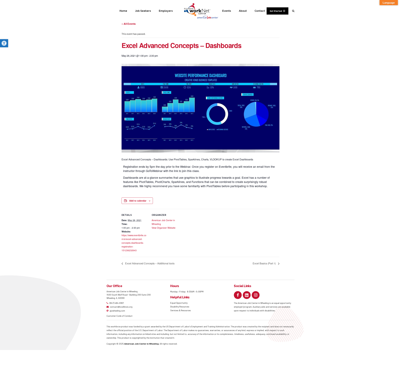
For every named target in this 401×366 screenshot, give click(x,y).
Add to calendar (137, 200)
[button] (4, 43)
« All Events (129, 24)
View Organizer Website (163, 227)
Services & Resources (180, 310)
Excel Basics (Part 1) (264, 263)
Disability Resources (179, 306)
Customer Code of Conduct (120, 315)
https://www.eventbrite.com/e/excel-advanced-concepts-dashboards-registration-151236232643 (134, 243)
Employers (166, 10)
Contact (260, 10)
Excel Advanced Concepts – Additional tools (149, 263)
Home (123, 10)
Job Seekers (143, 10)
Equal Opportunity (179, 302)
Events (226, 10)
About (243, 10)
